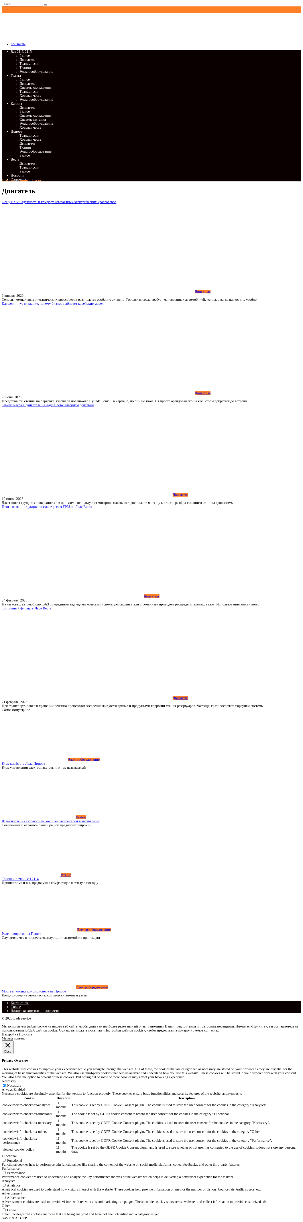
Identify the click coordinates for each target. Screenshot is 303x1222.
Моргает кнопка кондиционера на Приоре (34, 991)
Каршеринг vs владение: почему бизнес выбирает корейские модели (54, 303)
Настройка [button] (10, 1034)
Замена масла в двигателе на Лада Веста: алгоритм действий (48, 405)
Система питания (33, 119)
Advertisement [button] (12, 1193)
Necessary (14, 1085)
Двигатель (27, 59)
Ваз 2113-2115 (21, 51)
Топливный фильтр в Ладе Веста (26, 608)
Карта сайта (20, 1003)
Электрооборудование (36, 71)
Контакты (18, 44)
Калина (16, 103)
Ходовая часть (30, 95)
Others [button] (6, 1206)
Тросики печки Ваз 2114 (20, 879)
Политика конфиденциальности (35, 1011)
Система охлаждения (35, 87)
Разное (25, 55)
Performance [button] (11, 1168)
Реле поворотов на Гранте (21, 933)
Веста (15, 159)
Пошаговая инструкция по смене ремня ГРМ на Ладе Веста (47, 507)
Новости (17, 175)
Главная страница (15, 180)
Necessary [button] (9, 1081)
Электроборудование (35, 151)
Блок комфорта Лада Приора (23, 763)
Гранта (16, 75)
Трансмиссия (29, 63)
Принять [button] (25, 1034)
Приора (16, 131)
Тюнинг (26, 67)
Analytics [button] (8, 1181)
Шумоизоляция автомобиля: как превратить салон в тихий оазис (51, 821)
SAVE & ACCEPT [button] (15, 1218)
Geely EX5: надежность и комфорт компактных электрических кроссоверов (59, 202)
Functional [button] (9, 1156)
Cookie (16, 1007)
